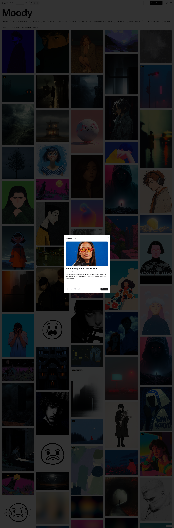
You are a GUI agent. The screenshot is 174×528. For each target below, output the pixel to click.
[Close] (108, 237)
